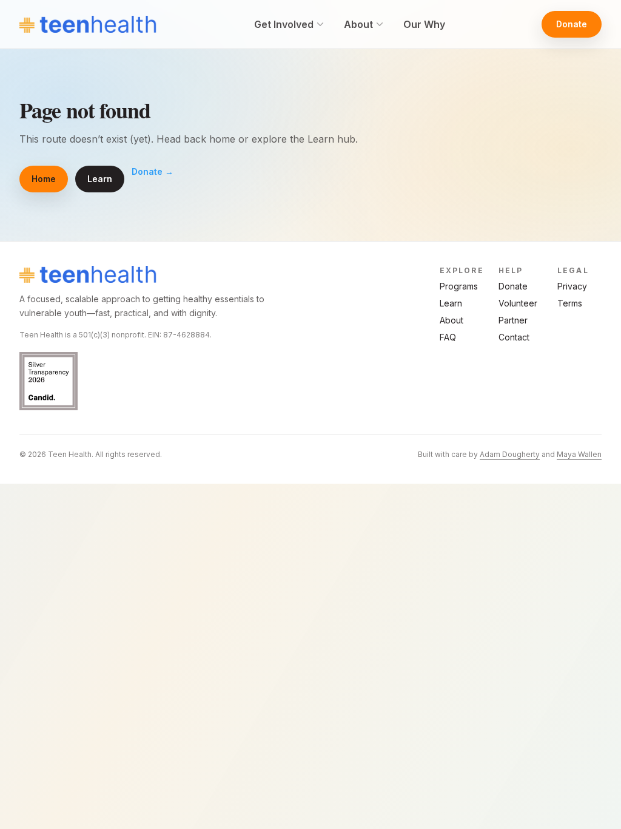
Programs (459, 286)
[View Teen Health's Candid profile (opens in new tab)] (155, 381)
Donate (571, 24)
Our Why (424, 24)
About (358, 24)
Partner (513, 320)
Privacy (572, 286)
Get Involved (284, 24)
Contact (513, 337)
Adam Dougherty (510, 454)
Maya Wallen (579, 454)
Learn (99, 179)
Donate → (152, 171)
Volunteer (517, 303)
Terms (569, 303)
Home (44, 179)
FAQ (448, 337)
